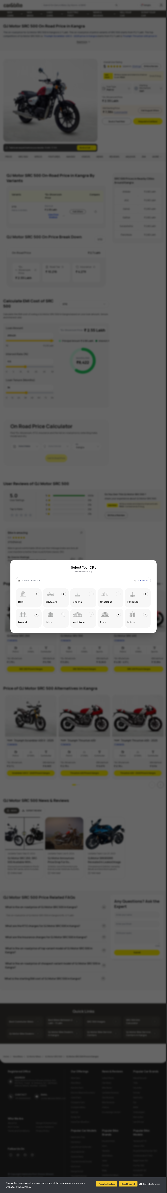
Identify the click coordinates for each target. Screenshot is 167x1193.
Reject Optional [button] (128, 1184)
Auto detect (143, 580)
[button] (149, 1183)
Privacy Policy (23, 1186)
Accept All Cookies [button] (107, 1184)
